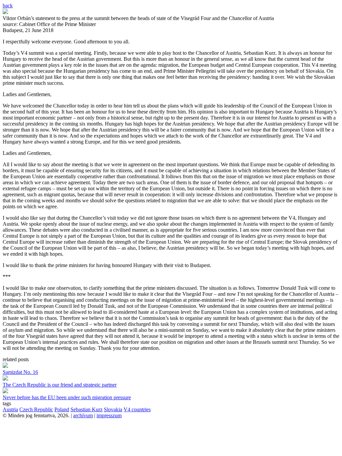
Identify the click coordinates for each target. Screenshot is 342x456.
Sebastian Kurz (86, 409)
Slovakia (113, 409)
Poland (61, 409)
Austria (10, 409)
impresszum (109, 415)
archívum (83, 415)
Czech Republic (36, 409)
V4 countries (137, 409)
